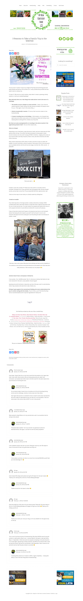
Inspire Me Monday (39, 316)
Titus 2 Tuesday (22, 318)
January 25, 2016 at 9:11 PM (20, 411)
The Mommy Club (29, 319)
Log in (56, 593)
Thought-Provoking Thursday (15, 321)
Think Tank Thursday (29, 321)
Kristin (15, 531)
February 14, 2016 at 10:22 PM (23, 552)
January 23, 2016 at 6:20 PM (20, 371)
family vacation (26, 357)
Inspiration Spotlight (42, 324)
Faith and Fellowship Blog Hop (31, 326)
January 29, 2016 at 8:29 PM (22, 484)
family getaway (16, 357)
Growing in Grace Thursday (19, 323)
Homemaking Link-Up (17, 319)
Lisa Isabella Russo (18, 409)
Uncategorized (40, 357)
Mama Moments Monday (32, 314)
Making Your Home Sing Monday (19, 314)
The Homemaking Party (36, 321)
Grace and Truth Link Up (19, 326)
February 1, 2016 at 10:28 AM (21, 500)
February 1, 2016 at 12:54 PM (23, 515)
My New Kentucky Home (41, 20)
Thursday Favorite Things (22, 321)
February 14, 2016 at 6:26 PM (21, 532)
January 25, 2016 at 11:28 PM (23, 424)
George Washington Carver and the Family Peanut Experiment (68, 112)
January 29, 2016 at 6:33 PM (20, 472)
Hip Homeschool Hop (30, 318)
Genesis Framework (46, 593)
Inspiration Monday (15, 316)
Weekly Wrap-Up (44, 323)
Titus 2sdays (15, 318)
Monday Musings (30, 316)
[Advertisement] (65, 158)
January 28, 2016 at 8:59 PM (22, 454)
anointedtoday (17, 440)
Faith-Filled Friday (29, 323)
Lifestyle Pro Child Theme (37, 593)
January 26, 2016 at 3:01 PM (20, 441)
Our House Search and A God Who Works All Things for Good (68, 106)
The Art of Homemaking (23, 316)
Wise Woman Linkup (23, 319)
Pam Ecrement (17, 370)
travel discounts (34, 357)
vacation (44, 357)
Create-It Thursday (41, 321)
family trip (21, 357)
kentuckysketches (20, 386)
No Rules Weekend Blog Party (31, 324)
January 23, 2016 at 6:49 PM (22, 387)
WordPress (53, 593)
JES (14, 470)
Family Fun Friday (38, 323)
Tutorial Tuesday (39, 318)
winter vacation (14, 358)
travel (30, 357)
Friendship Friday (20, 324)
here (41, 194)
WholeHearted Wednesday (37, 319)
